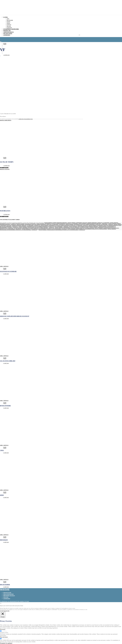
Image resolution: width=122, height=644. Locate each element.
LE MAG (5, 17)
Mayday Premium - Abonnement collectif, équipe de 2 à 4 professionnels (72, 227)
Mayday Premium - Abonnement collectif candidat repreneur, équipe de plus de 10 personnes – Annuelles (43, 226)
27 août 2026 (6, 273)
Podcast (8, 23)
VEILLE (4, 44)
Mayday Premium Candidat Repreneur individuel (55, 222)
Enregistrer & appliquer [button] (6, 643)
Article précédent (5, 120)
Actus (8, 18)
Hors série (9, 26)
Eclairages (9, 24)
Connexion (6, 598)
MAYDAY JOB (6, 30)
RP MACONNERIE (5, 405)
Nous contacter (8, 594)
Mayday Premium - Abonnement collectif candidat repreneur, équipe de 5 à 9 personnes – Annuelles (64, 225)
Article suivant (5, 169)
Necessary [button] (2, 629)
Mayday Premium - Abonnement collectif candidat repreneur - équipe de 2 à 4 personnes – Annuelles (89, 224)
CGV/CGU (5, 597)
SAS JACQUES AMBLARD (7, 361)
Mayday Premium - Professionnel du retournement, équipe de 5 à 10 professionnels (74, 228)
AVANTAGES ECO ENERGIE (8, 271)
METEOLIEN (4, 540)
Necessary (4, 631)
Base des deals (10, 20)
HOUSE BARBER (5, 584)
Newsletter (7, 592)
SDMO (2, 495)
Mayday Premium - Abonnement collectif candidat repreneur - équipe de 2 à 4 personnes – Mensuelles (41, 224)
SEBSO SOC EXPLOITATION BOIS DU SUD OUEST (14, 316)
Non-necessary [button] (4, 637)
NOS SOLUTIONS (7, 33)
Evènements (9, 27)
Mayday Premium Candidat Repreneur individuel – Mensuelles (93, 223)
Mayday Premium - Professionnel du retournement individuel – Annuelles (36, 227)
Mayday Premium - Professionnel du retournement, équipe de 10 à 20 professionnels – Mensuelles (62, 229)
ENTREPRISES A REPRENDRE (11, 29)
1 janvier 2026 (6, 165)
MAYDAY (5, 589)
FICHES (4, 43)
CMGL (2, 450)
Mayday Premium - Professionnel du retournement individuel (83, 226)
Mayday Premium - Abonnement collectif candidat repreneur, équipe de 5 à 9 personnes (57, 223)
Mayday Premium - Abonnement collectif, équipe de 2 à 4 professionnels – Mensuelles (34, 228)
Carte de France (8, 32)
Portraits (8, 21)
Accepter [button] (1, 610)
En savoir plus (6, 610)
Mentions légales (9, 595)
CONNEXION (6, 35)
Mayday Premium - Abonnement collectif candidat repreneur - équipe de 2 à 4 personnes (88, 222)
